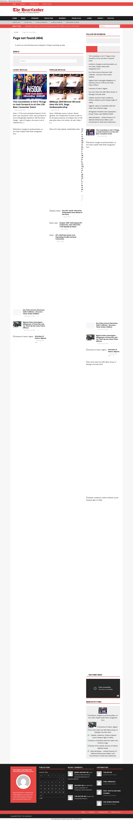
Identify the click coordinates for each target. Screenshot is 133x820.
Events (100, 18)
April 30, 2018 (55, 110)
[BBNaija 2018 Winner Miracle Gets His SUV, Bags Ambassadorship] (66, 86)
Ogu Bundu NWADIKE (111, 802)
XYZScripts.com (77, 819)
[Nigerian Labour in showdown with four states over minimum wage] (103, 741)
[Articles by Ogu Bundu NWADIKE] (99, 805)
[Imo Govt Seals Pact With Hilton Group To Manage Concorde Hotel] (102, 363)
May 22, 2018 (60, 241)
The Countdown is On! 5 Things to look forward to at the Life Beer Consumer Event (29, 104)
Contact (22, 4)
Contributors (34, 4)
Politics (110, 18)
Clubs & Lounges (56, 22)
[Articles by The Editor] (99, 775)
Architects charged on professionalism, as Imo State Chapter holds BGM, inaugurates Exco (103, 66)
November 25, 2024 (29, 316)
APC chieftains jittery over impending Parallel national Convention (65, 237)
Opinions (34, 18)
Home (14, 4)
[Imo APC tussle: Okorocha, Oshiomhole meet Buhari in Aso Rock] (54, 211)
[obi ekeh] (70, 788)
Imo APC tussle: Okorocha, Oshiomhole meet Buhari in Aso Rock (72, 212)
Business (62, 18)
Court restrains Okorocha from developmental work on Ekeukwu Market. (82, 160)
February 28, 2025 (20, 110)
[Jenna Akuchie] (70, 775)
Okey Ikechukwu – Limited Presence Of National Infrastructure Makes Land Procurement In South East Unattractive (102, 119)
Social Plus (76, 18)
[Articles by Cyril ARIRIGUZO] (99, 784)
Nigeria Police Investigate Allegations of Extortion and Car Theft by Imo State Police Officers (34, 325)
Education (48, 18)
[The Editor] (70, 799)
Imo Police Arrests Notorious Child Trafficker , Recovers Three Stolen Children (33, 312)
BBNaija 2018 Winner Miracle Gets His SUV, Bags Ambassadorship (64, 104)
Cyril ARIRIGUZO (109, 782)
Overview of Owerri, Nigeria (40, 337)
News (23, 18)
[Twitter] (117, 4)
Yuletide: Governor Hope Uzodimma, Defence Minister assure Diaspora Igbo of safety (103, 100)
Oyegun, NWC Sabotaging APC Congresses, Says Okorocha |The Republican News (70, 225)
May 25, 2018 (66, 217)
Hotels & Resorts (41, 22)
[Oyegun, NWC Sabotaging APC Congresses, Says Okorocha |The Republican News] (53, 223)
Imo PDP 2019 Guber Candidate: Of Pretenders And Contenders (83, 788)
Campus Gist (16, 22)
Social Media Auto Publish (58, 819)
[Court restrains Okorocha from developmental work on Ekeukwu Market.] (64, 129)
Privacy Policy (47, 4)
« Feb (40, 798)
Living (89, 18)
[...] (23, 123)
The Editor (107, 772)
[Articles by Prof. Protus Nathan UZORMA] (99, 794)
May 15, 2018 (64, 229)
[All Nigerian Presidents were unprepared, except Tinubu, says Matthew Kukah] (103, 747)
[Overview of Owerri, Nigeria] (23, 336)
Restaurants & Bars (72, 22)
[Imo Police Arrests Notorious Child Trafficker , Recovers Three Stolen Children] (17, 312)
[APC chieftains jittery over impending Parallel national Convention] (51, 235)
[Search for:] (109, 26)
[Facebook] (113, 4)
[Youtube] (121, 4)
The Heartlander (27, 816)
